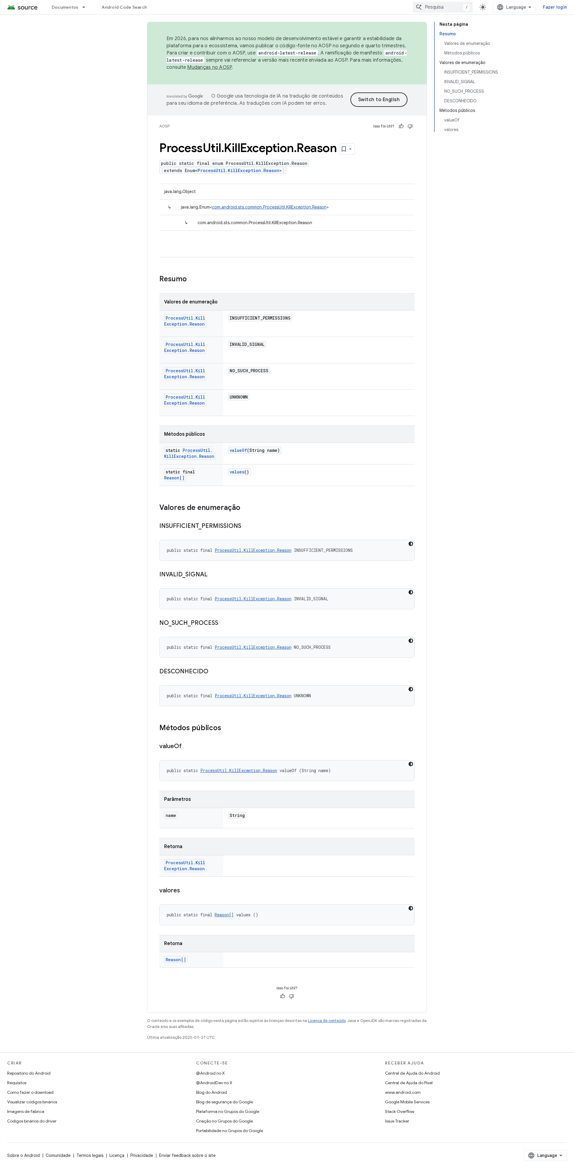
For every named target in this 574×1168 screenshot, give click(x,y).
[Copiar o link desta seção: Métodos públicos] (227, 728)
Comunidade (58, 1155)
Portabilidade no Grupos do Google (229, 1130)
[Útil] (401, 126)
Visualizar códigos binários (32, 1102)
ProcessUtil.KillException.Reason (238, 170)
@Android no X (210, 1073)
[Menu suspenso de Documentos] (86, 7)
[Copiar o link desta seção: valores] (186, 890)
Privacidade (141, 1155)
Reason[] (174, 478)
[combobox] (443, 7)
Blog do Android (211, 1092)
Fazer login (555, 7)
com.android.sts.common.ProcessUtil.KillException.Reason (269, 207)
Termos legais (90, 1155)
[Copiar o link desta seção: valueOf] (188, 746)
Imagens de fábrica (25, 1111)
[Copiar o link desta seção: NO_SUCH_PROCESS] (224, 623)
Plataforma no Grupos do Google (227, 1111)
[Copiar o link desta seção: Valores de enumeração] (246, 508)
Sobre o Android (23, 1155)
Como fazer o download (30, 1092)
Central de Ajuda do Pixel (409, 1082)
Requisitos (16, 1082)
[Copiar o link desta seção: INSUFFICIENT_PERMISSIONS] (247, 526)
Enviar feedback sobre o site (187, 1155)
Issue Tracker (397, 1121)
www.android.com (403, 1092)
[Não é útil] (410, 126)
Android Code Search (124, 7)
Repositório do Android (29, 1073)
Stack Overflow (399, 1111)
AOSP (164, 126)
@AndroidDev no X (214, 1082)
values (237, 472)
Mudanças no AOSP (209, 67)
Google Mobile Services (407, 1102)
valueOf (238, 450)
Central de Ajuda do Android (412, 1073)
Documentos (65, 7)
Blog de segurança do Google (224, 1102)
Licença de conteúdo (327, 1020)
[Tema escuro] (410, 543)
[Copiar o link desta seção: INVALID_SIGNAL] (213, 574)
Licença (116, 1155)
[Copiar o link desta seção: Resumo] (193, 279)
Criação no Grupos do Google (224, 1121)
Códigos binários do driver (32, 1121)
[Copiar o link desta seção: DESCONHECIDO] (214, 671)
